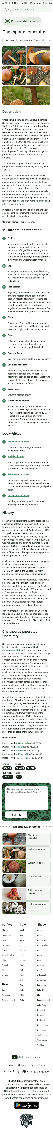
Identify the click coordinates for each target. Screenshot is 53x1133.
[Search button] (5, 9)
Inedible (24, 3)
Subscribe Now (26, 569)
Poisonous (35, 3)
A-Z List (6, 3)
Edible (15, 3)
